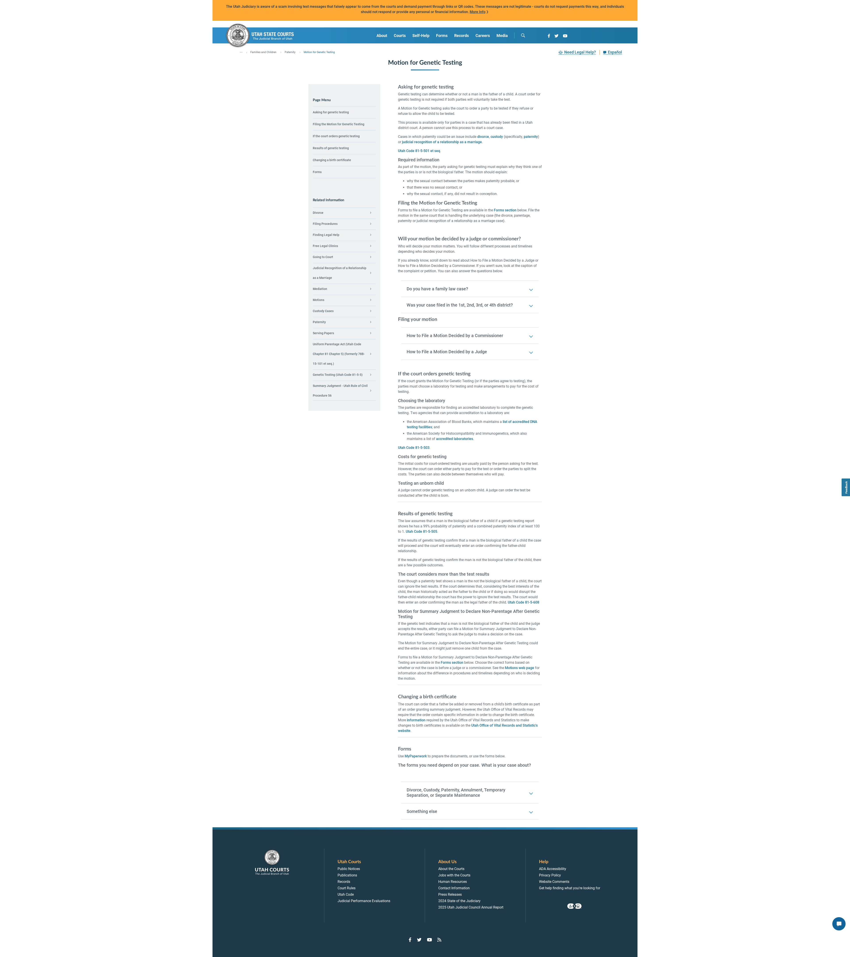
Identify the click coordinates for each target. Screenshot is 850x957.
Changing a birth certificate (332, 160)
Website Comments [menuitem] (554, 882)
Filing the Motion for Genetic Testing (338, 124)
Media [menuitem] (502, 35)
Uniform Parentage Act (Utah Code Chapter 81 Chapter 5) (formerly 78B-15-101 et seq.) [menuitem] (339, 353)
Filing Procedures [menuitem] (325, 224)
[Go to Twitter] (556, 36)
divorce (483, 137)
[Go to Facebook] (549, 36)
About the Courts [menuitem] (451, 869)
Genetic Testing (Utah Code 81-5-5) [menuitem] (338, 374)
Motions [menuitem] (318, 300)
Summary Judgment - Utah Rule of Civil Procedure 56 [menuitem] (340, 390)
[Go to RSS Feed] (439, 940)
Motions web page (519, 668)
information (416, 720)
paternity (531, 137)
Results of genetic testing (331, 148)
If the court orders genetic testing (336, 136)
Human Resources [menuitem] (452, 882)
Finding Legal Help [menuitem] (326, 235)
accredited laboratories (454, 439)
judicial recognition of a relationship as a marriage (442, 142)
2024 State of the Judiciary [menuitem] (459, 901)
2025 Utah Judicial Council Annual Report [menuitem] (470, 907)
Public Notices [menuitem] (349, 869)
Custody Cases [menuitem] (323, 311)
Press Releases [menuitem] (450, 894)
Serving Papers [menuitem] (323, 333)
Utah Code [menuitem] (346, 894)
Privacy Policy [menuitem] (550, 875)
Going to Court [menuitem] (323, 257)
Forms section (505, 210)
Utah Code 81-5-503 (413, 448)
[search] (523, 35)
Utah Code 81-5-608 (523, 602)
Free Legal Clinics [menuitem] (325, 246)
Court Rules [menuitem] (346, 888)
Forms (317, 172)
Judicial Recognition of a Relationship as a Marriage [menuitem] (339, 273)
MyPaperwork (416, 756)
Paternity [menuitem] (319, 322)
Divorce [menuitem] (318, 212)
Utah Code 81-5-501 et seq (419, 151)
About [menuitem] (382, 35)
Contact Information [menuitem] (454, 888)
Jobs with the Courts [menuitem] (454, 875)
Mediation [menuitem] (320, 289)
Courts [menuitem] (400, 35)
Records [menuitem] (461, 35)
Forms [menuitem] (442, 35)
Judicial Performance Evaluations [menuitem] (364, 901)
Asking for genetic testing (331, 112)
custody (497, 137)
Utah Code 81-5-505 (421, 531)
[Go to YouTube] (565, 36)
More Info (477, 12)
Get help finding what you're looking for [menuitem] (569, 888)
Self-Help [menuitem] (420, 35)
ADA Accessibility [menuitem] (552, 869)
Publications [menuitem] (347, 875)
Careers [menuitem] (482, 35)
